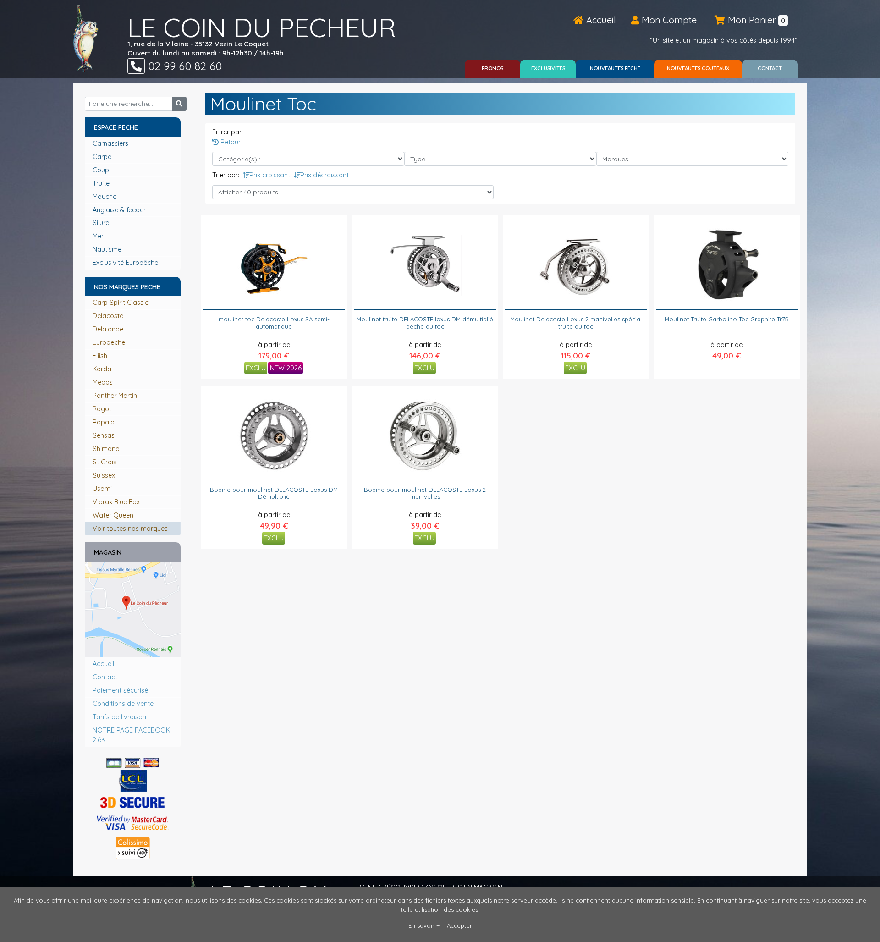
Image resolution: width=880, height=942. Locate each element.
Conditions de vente (123, 704)
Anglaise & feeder (120, 210)
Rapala (104, 422)
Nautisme (108, 249)
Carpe (103, 157)
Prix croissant (269, 175)
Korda (102, 369)
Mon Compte (668, 20)
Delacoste (108, 316)
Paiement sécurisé (120, 690)
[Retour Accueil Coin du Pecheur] (86, 38)
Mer (99, 236)
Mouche (105, 197)
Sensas (104, 435)
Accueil (600, 20)
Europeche (109, 342)
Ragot (102, 409)
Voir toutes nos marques (130, 528)
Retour (230, 142)
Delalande (108, 329)
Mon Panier (755, 20)
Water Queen (113, 515)
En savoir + (424, 925)
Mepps (103, 382)
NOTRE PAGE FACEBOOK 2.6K (131, 735)
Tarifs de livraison (119, 717)
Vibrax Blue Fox (116, 502)
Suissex (104, 475)
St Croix (104, 462)
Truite (102, 183)
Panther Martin (115, 395)
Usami (102, 489)
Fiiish (100, 356)
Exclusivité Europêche (126, 263)
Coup (102, 170)
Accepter (459, 925)
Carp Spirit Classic (120, 302)
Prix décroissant (324, 175)
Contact (105, 677)
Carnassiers (111, 143)
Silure (102, 223)
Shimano (106, 449)
